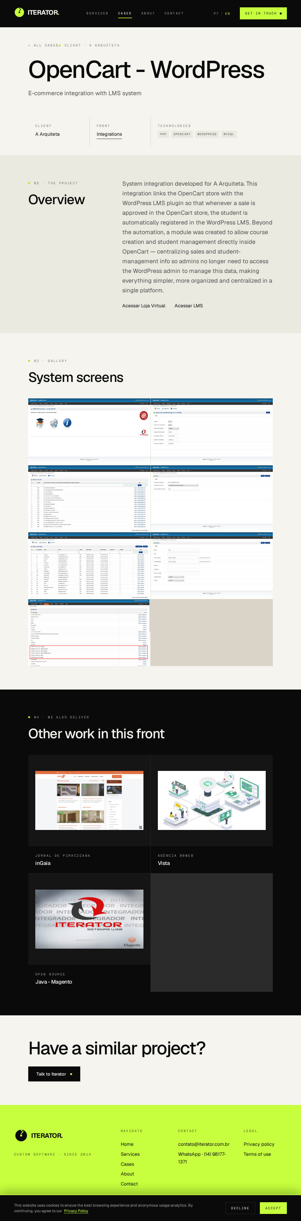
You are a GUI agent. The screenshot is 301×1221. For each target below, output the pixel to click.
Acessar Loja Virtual (143, 306)
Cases (125, 13)
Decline (240, 1208)
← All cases (43, 45)
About (148, 13)
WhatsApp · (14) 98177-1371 (202, 1158)
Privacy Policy (76, 1210)
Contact (174, 13)
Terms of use (257, 1154)
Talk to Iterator (51, 1074)
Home (127, 1144)
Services (97, 13)
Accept (273, 1208)
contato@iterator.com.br (204, 1144)
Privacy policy (259, 1144)
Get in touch (261, 13)
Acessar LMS (189, 306)
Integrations (109, 134)
